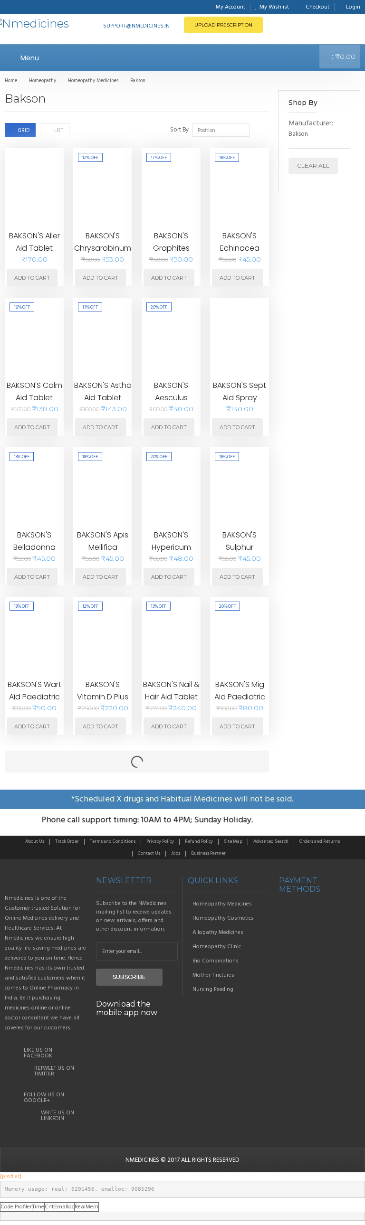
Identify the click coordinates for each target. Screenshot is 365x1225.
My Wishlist (274, 7)
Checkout (317, 7)
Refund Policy (199, 841)
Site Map (233, 841)
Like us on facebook (38, 1053)
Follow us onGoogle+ (44, 1097)
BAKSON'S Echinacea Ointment (239, 247)
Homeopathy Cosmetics (223, 918)
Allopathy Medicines (217, 932)
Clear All (313, 165)
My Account (230, 7)
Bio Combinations (215, 961)
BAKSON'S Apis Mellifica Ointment (102, 547)
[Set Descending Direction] (256, 130)
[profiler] (10, 1176)
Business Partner (208, 853)
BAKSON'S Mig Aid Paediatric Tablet (239, 696)
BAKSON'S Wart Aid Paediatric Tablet (34, 696)
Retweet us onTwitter (54, 1071)
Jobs (175, 853)
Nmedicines (142, 1160)
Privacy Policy (160, 841)
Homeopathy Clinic (216, 947)
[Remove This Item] (345, 124)
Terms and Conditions (112, 841)
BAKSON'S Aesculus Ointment (171, 397)
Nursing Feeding (212, 989)
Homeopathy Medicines (222, 904)
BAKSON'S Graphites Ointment (171, 247)
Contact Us (149, 853)
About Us (34, 841)
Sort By (179, 130)
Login (353, 7)
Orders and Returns (319, 841)
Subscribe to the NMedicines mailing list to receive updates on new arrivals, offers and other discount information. (134, 916)
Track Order (67, 841)
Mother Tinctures (213, 975)
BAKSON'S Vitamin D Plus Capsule (102, 696)
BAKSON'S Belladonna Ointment (34, 547)
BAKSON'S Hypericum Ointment (171, 547)
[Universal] (45, 880)
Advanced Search (270, 841)
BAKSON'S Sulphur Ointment (239, 547)
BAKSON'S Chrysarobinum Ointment (102, 247)
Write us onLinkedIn (57, 1115)
